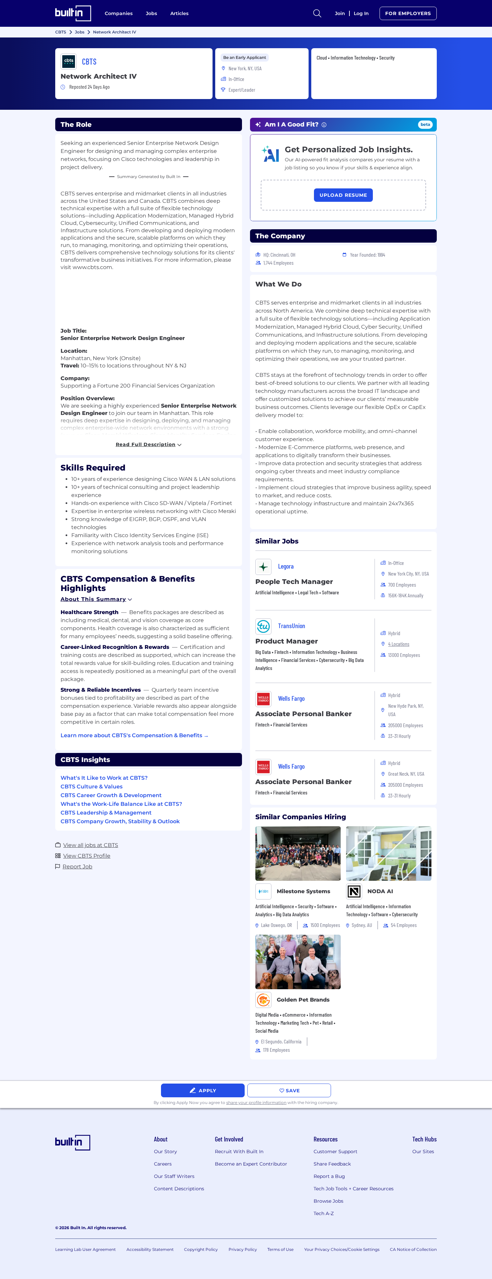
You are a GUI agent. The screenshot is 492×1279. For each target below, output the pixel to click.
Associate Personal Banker (303, 714)
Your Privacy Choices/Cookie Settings (342, 1249)
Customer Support (335, 1151)
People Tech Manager (294, 582)
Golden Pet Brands (303, 1000)
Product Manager (286, 641)
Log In (361, 13)
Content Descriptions (179, 1189)
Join (340, 13)
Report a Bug (329, 1176)
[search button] (317, 13)
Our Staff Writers (174, 1176)
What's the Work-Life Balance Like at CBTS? (121, 804)
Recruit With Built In (239, 1151)
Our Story (165, 1151)
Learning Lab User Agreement (85, 1249)
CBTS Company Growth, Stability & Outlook (120, 821)
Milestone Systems (303, 891)
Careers (163, 1164)
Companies (119, 13)
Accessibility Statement (150, 1249)
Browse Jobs (328, 1201)
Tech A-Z (324, 1213)
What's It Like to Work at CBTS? (104, 778)
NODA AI (380, 891)
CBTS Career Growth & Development (111, 795)
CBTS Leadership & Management (106, 812)
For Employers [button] (408, 13)
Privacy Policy (243, 1249)
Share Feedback (332, 1164)
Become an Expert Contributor (251, 1164)
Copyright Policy (201, 1249)
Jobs (151, 13)
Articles (179, 13)
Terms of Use (280, 1249)
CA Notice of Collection (413, 1249)
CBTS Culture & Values (91, 786)
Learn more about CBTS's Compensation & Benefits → (135, 735)
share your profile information (256, 1102)
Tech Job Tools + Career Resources (354, 1189)
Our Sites (423, 1151)
